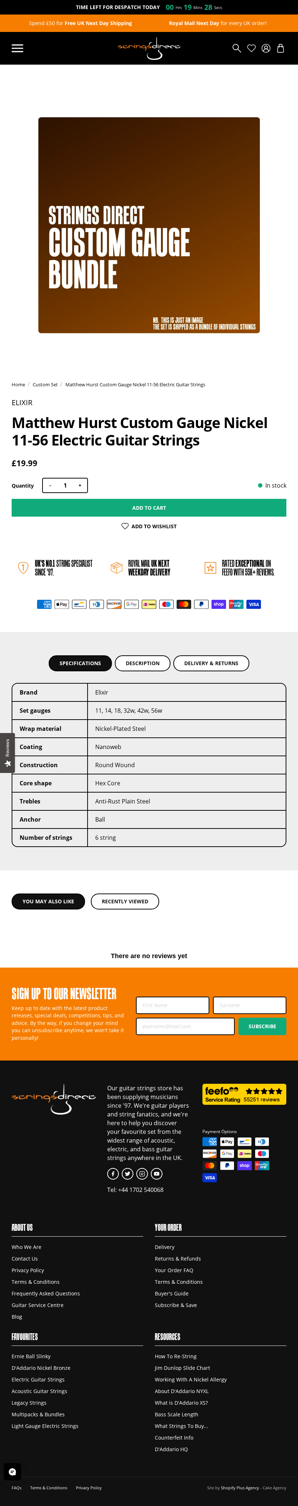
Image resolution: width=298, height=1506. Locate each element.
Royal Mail (149, 567)
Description (143, 663)
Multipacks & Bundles (38, 1414)
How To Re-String (176, 1356)
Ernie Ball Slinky (31, 1356)
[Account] (266, 48)
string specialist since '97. (64, 567)
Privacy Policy (28, 1270)
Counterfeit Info (174, 1437)
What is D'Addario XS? (181, 1402)
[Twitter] (127, 1174)
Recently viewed (125, 901)
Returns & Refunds (178, 1258)
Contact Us (25, 1258)
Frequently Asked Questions (46, 1293)
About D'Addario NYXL (182, 1391)
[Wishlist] (251, 48)
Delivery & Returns (211, 663)
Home (18, 384)
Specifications (80, 663)
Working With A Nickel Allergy (191, 1379)
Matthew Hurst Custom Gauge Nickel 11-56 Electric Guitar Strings (135, 384)
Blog (17, 1316)
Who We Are (26, 1247)
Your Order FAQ (174, 1270)
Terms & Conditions (36, 1281)
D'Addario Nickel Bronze (41, 1367)
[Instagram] (142, 1174)
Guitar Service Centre (38, 1305)
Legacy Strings (29, 1402)
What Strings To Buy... (181, 1425)
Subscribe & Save (176, 1305)
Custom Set (45, 384)
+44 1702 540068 (141, 1190)
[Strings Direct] (149, 48)
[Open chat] (12, 1472)
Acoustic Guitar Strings (39, 1391)
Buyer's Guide (172, 1293)
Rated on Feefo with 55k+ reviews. (248, 567)
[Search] (237, 48)
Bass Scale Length (176, 1414)
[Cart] (280, 48)
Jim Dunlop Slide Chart (182, 1367)
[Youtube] (156, 1174)
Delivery (164, 1247)
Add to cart (149, 507)
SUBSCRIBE (262, 1026)
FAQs (16, 1487)
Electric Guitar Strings (38, 1379)
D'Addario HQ (171, 1449)
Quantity (23, 485)
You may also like (48, 901)
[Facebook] (113, 1174)
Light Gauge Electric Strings (45, 1425)
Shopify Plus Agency (240, 1487)
